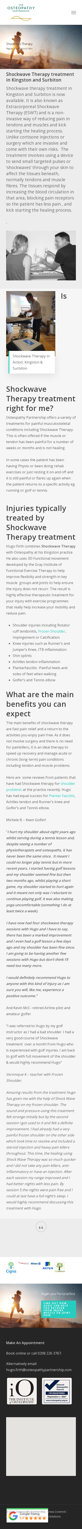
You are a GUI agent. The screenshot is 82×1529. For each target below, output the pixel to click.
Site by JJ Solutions (49, 1516)
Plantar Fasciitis (62, 795)
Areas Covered (56, 1512)
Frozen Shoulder (51, 631)
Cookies (11, 1516)
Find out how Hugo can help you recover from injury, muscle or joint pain (57, 1309)
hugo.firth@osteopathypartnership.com (39, 1369)
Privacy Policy (27, 1516)
